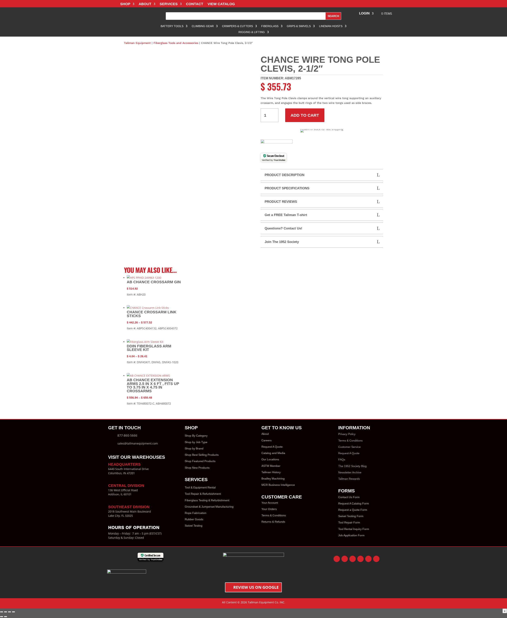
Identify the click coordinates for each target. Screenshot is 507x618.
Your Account (269, 502)
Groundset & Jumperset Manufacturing (209, 506)
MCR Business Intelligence (278, 484)
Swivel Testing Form (350, 516)
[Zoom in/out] (1, 611)
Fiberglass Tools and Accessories (175, 43)
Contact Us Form (349, 497)
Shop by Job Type (196, 442)
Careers (266, 440)
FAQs (341, 459)
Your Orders (269, 509)
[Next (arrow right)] (5, 616)
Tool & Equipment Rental (200, 487)
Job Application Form (351, 535)
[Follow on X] (344, 559)
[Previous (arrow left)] (1, 616)
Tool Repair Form (349, 522)
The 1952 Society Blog (352, 466)
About (145, 4)
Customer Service (349, 446)
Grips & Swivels (299, 26)
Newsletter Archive (349, 472)
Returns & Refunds (273, 521)
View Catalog (221, 4)
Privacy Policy (346, 434)
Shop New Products (197, 467)
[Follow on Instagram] (352, 559)
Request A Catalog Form (353, 503)
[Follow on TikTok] (376, 559)
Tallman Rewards (349, 478)
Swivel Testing (193, 525)
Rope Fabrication (195, 513)
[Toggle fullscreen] (5, 611)
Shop (125, 4)
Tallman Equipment (137, 43)
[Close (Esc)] (13, 611)
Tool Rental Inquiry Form (353, 529)
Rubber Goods (194, 519)
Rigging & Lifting (251, 32)
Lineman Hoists (330, 26)
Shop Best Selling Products (202, 454)
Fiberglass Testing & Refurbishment (207, 500)
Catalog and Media (273, 453)
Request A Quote (272, 446)
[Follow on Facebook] (337, 559)
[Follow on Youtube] (360, 559)
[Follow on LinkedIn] (368, 559)
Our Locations (270, 459)
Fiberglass (269, 26)
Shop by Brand (194, 448)
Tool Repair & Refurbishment (203, 493)
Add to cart (305, 115)
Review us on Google (256, 587)
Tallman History (271, 472)
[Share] (9, 611)
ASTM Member (270, 465)
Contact (194, 4)
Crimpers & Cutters (237, 26)
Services (169, 4)
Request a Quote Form (352, 509)
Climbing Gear (203, 26)
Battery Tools (172, 26)
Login (364, 13)
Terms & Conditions (273, 515)
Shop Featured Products (200, 461)
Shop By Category (196, 435)
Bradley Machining (273, 478)
